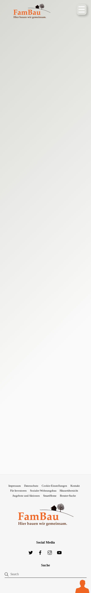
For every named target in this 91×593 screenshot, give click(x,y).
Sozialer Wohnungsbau (43, 490)
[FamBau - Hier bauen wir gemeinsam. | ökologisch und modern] (32, 22)
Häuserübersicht (69, 490)
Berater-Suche (68, 495)
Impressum (14, 485)
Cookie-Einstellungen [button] (54, 485)
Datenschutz (31, 485)
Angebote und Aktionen (26, 495)
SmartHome (50, 495)
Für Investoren (18, 490)
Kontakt (75, 485)
